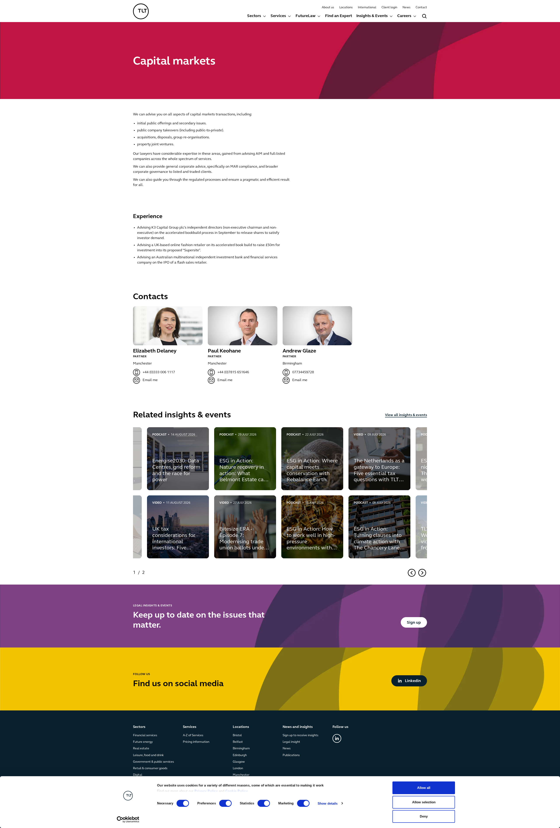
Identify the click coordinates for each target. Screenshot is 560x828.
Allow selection (424, 802)
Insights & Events (372, 16)
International (367, 7)
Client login (389, 7)
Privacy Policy (206, 791)
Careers (404, 16)
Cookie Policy (236, 791)
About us (328, 7)
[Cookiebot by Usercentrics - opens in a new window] (128, 819)
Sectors (254, 16)
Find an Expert (338, 16)
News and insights (298, 727)
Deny (424, 816)
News (406, 7)
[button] (256, 17)
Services (278, 16)
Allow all (423, 788)
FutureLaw (305, 16)
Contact (421, 7)
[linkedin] (336, 738)
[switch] (225, 803)
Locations (346, 7)
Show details (328, 803)
